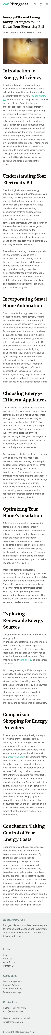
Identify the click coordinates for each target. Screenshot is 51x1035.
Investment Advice (12, 988)
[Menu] (47, 4)
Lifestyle (30, 32)
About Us (8, 958)
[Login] (41, 4)
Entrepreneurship (12, 992)
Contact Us (8, 965)
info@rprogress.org (13, 1022)
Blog (5, 955)
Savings (38, 32)
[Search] (35, 4)
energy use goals (16, 757)
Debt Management (12, 981)
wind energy (25, 660)
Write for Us (9, 962)
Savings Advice (11, 985)
